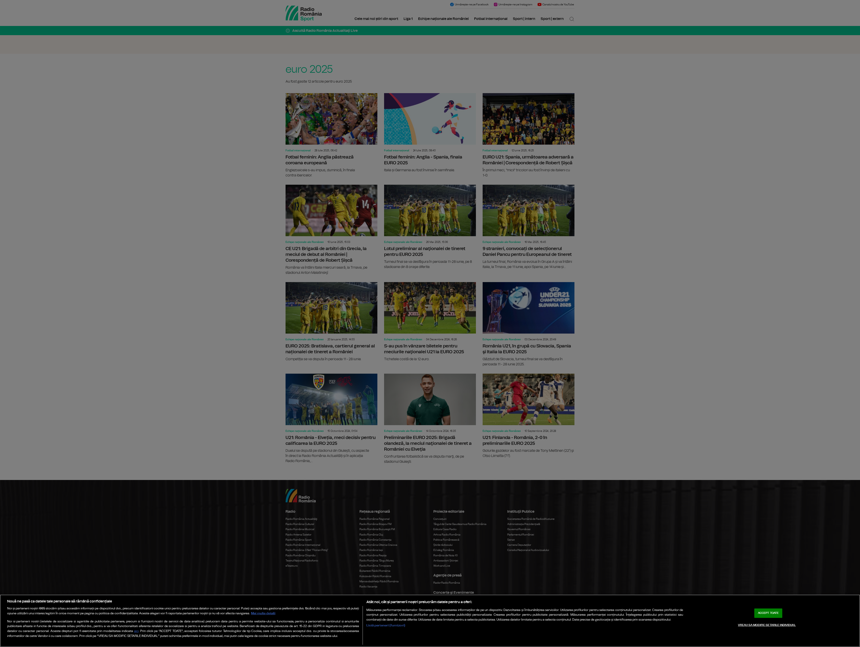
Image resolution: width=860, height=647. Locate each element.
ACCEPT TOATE (768, 613)
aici (136, 631)
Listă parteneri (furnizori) (385, 625)
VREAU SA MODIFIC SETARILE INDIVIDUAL (767, 625)
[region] (430, 621)
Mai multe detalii (263, 613)
